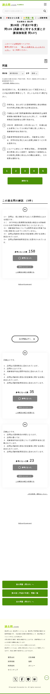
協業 (30, 661)
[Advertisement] (25, 552)
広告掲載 (31, 657)
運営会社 (11, 657)
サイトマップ (13, 670)
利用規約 (11, 666)
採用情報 (11, 661)
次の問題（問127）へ (25, 602)
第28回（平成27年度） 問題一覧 (25, 593)
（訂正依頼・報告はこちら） (11, 83)
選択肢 (4, 73)
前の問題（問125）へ (25, 584)
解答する (25, 181)
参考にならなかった (25, 267)
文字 (27, 73)
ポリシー (31, 666)
